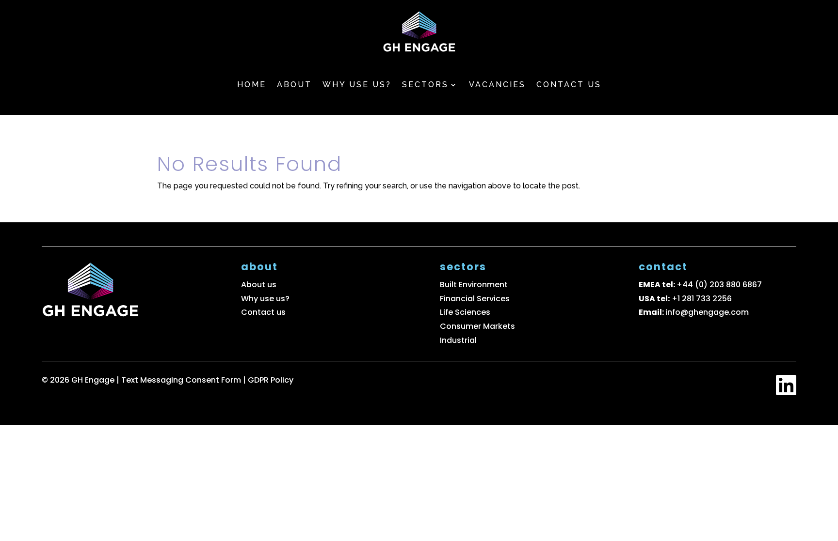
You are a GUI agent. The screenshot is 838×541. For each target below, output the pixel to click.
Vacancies (497, 84)
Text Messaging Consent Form (182, 380)
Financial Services (475, 298)
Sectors (425, 84)
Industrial (458, 340)
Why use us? (356, 84)
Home (251, 84)
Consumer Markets (477, 326)
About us (258, 284)
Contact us (568, 84)
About (294, 84)
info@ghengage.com (707, 312)
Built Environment (474, 284)
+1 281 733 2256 (702, 298)
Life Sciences (465, 312)
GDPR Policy (270, 380)
